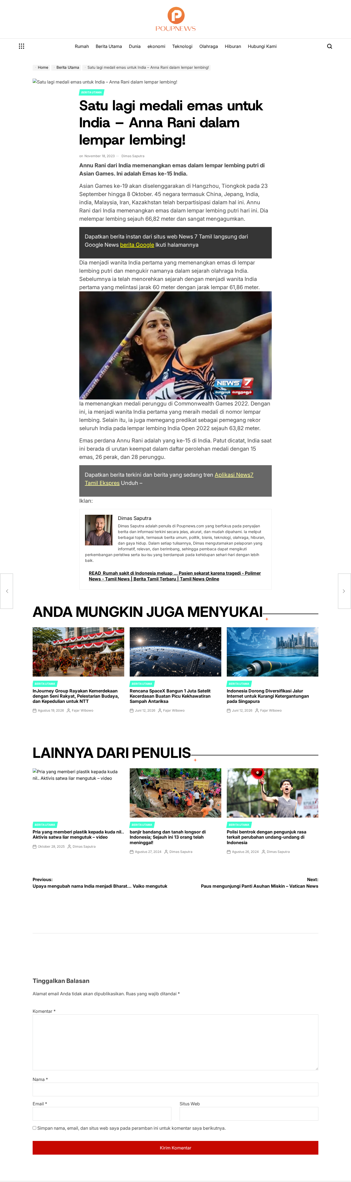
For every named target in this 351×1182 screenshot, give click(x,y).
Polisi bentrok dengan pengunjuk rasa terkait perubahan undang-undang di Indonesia (266, 837)
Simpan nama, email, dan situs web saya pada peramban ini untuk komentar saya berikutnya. (131, 1128)
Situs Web (190, 1103)
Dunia (135, 46)
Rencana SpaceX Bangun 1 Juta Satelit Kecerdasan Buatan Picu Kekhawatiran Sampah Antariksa (170, 696)
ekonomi (156, 46)
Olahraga (208, 46)
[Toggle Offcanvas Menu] (21, 46)
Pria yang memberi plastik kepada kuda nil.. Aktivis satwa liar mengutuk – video (78, 834)
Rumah (82, 46)
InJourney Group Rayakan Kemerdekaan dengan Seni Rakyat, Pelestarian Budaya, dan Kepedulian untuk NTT (76, 696)
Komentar (44, 1011)
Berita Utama (109, 46)
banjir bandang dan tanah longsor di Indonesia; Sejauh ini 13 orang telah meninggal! (168, 837)
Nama (40, 1079)
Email (40, 1103)
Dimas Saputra (133, 156)
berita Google (137, 244)
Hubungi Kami (262, 46)
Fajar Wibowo (82, 710)
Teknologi (182, 46)
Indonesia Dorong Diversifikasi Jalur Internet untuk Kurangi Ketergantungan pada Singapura (268, 696)
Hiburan (233, 46)
